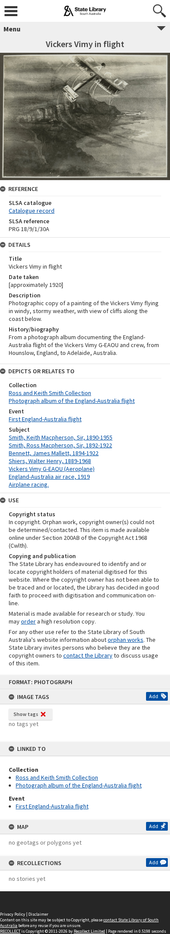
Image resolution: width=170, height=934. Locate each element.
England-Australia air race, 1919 (49, 477)
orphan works (125, 640)
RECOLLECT (10, 931)
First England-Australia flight (52, 806)
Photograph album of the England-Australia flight (79, 785)
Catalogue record (31, 211)
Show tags (26, 714)
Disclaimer (38, 914)
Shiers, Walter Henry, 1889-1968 (50, 461)
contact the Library (87, 655)
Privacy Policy (12, 914)
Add (153, 696)
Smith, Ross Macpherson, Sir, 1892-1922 (60, 445)
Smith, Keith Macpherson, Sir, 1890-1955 (60, 437)
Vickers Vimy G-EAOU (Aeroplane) (52, 469)
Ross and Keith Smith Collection (57, 777)
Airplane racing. (29, 484)
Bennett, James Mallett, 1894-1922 (54, 453)
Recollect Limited (89, 931)
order (28, 621)
